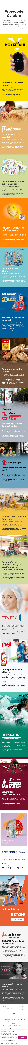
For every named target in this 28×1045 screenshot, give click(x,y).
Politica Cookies (12, 1021)
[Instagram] (14, 1013)
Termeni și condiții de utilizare (11, 1019)
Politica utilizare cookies (11, 1043)
